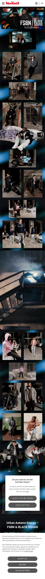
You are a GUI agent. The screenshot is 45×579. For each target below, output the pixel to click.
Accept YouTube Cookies (22, 498)
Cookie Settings (22, 505)
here (27, 491)
